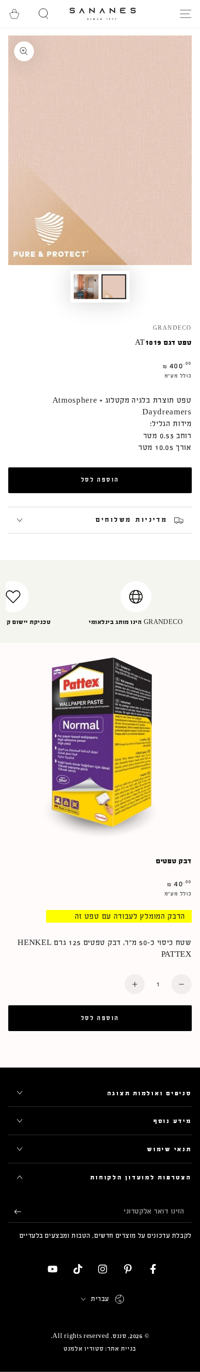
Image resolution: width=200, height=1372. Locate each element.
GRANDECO (172, 328)
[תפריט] (185, 13)
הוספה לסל (100, 479)
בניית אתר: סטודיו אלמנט (100, 1348)
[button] (43, 13)
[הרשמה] (14, 1211)
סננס (120, 1336)
